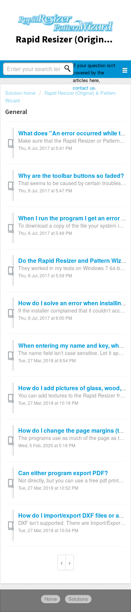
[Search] (69, 68)
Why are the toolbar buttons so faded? (71, 175)
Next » (70, 562)
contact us (84, 87)
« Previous (61, 562)
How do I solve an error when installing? (73, 303)
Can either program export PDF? (63, 473)
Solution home (21, 92)
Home (50, 598)
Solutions (78, 598)
